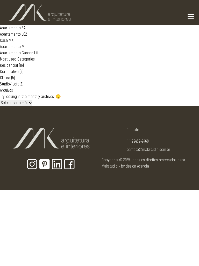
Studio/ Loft (9, 84)
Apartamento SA (12, 28)
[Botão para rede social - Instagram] (32, 164)
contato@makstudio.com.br (148, 149)
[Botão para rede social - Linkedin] (57, 164)
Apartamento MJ (12, 46)
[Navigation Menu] (191, 16)
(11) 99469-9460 (137, 141)
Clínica (5, 78)
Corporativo (9, 71)
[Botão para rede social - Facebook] (69, 164)
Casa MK (6, 40)
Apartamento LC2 (13, 34)
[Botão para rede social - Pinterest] (44, 164)
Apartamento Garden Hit (19, 53)
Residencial (9, 65)
